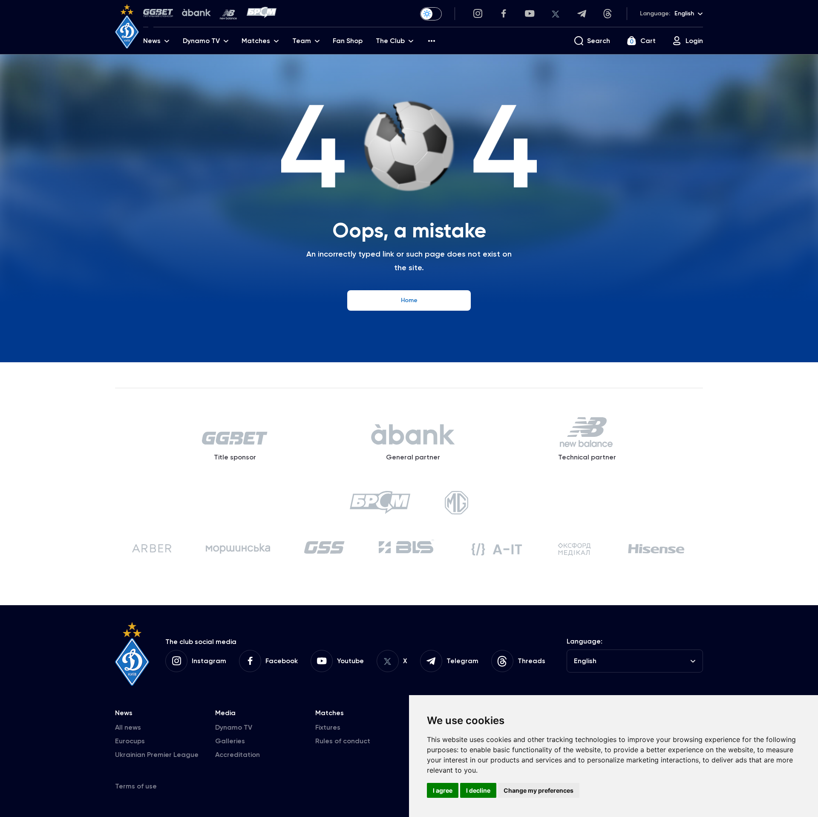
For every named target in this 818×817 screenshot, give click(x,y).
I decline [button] (478, 790)
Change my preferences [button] (538, 790)
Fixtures (327, 727)
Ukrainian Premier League (157, 755)
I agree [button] (442, 790)
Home (409, 300)
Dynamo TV (233, 727)
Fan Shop (348, 41)
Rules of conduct (342, 741)
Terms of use (136, 786)
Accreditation (237, 755)
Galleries (230, 741)
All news (128, 727)
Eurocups (130, 741)
